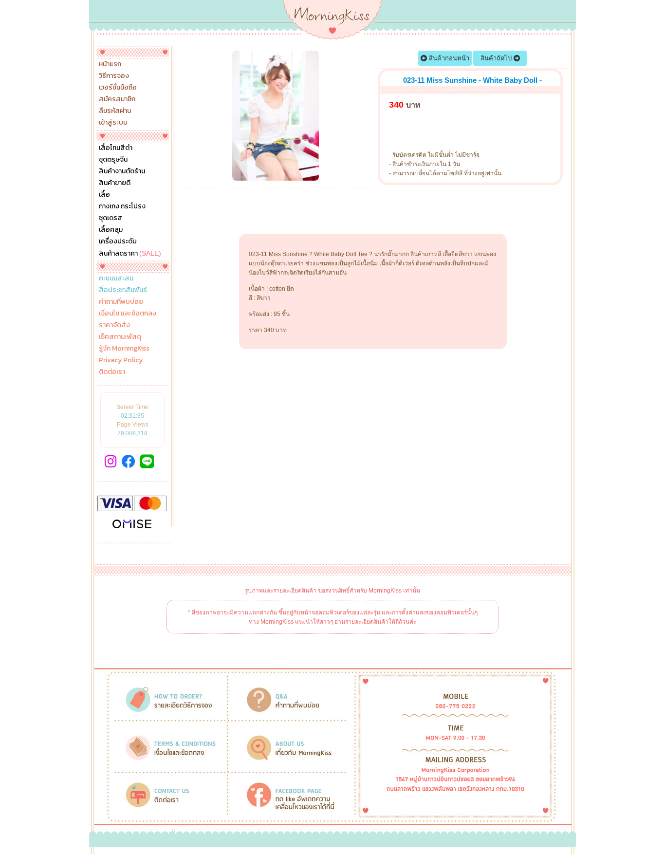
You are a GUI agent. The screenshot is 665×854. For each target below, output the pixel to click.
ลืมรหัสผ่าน (115, 111)
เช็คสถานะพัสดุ (120, 337)
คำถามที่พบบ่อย (121, 302)
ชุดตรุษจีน (113, 160)
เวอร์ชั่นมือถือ (118, 88)
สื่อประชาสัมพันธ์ (123, 290)
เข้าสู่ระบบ (113, 123)
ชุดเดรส (110, 218)
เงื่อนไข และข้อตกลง (127, 313)
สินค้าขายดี (114, 183)
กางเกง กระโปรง (122, 206)
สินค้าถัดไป (497, 58)
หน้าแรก (110, 64)
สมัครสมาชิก (117, 99)
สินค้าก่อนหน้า (448, 58)
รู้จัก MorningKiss (124, 348)
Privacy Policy (121, 360)
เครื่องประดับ (118, 241)
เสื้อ (104, 195)
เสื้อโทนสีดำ (115, 148)
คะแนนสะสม (116, 278)
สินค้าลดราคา (130, 253)
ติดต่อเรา (112, 372)
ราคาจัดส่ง (114, 325)
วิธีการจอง (114, 76)
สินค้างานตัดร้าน (122, 171)
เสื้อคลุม (111, 230)
